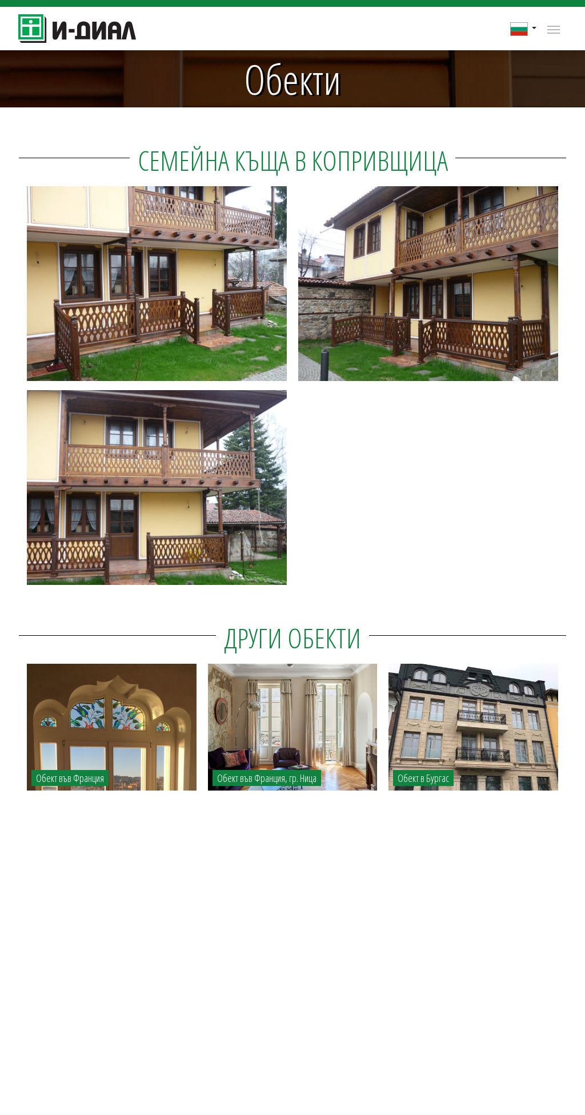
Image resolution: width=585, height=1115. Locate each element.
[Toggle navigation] (553, 28)
